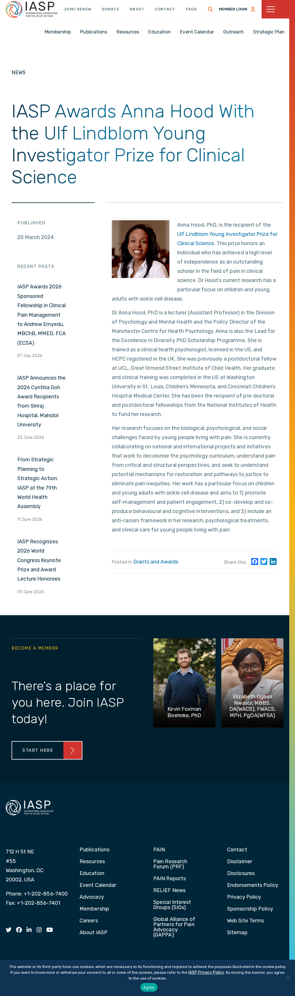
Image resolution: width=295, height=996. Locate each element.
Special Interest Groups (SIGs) (172, 905)
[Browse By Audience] (278, 9)
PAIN (159, 850)
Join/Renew (78, 9)
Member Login (233, 9)
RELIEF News (169, 891)
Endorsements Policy (252, 885)
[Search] (210, 9)
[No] (288, 978)
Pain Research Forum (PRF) (170, 864)
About (137, 9)
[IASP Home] (32, 9)
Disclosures (241, 873)
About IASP (93, 933)
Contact (165, 9)
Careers (89, 921)
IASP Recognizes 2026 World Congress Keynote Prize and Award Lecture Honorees (39, 560)
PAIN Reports (169, 879)
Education (92, 873)
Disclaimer (239, 862)
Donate (110, 9)
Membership (94, 909)
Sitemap (237, 933)
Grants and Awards (155, 562)
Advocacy (92, 897)
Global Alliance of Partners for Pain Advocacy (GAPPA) (174, 927)
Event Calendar (98, 885)
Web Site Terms (245, 921)
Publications (94, 850)
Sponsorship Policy (250, 909)
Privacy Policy (244, 897)
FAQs (191, 9)
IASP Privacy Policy (206, 972)
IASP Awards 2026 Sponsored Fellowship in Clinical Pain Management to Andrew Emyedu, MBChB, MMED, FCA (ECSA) (41, 314)
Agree (148, 987)
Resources (92, 862)
